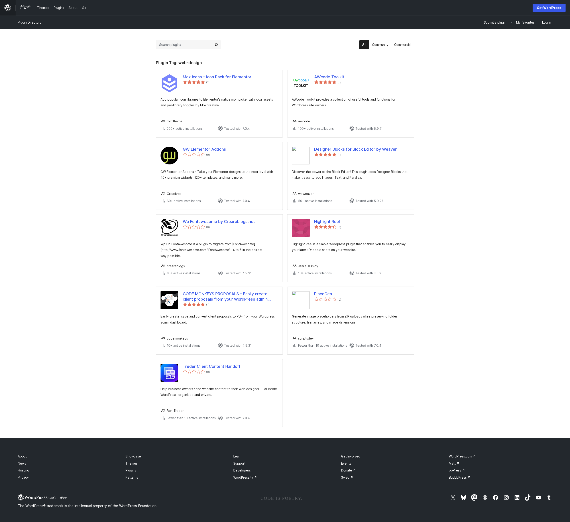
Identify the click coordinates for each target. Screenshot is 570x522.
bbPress (457, 470)
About (22, 456)
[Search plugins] (216, 44)
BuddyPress (459, 477)
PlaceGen (323, 293)
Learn (237, 456)
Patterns (132, 477)
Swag (347, 477)
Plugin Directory (29, 22)
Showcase (133, 456)
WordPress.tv (245, 477)
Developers (242, 470)
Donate (348, 470)
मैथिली (63, 498)
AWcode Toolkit (329, 77)
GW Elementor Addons (204, 149)
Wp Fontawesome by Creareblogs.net (219, 221)
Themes (132, 463)
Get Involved (350, 456)
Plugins (131, 470)
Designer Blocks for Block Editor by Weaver (355, 149)
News (22, 463)
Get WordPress (549, 8)
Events (346, 463)
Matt (454, 463)
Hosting (23, 470)
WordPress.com (462, 456)
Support (239, 463)
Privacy (23, 477)
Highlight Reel (327, 221)
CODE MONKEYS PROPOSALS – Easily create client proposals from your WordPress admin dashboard (225, 296)
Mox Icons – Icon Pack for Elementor (217, 77)
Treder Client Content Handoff (211, 366)
